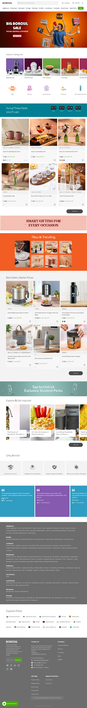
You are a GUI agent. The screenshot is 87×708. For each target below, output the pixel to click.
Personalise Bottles (39, 539)
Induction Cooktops (70, 528)
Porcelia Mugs (53, 567)
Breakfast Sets (10, 559)
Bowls (14, 556)
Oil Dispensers (10, 597)
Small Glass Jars (30, 597)
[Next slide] (84, 74)
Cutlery (76, 559)
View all (74, 211)
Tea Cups (8, 567)
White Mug (61, 567)
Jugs (23, 570)
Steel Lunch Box (10, 585)
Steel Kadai (24, 548)
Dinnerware (13, 8)
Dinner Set (9, 556)
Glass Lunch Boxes (74, 582)
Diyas (7, 576)
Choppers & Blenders (12, 530)
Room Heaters (32, 533)
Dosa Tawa (25, 545)
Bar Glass (8, 570)
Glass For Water (16, 567)
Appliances (5, 8)
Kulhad (58, 570)
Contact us (35, 641)
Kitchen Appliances (11, 528)
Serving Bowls (10, 591)
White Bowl (9, 561)
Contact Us (49, 683)
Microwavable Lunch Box (22, 585)
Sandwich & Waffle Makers (38, 530)
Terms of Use (34, 694)
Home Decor (64, 8)
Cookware (57, 8)
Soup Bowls (69, 559)
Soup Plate (40, 559)
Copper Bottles (49, 539)
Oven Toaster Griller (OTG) (24, 528)
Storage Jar (72, 597)
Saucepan (56, 545)
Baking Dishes (24, 591)
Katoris (34, 559)
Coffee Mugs (28, 570)
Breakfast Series (38, 561)
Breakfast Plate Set (49, 559)
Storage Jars (34, 600)
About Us (60, 649)
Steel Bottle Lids (68, 539)
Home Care (9, 533)
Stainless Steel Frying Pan (44, 548)
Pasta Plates (55, 556)
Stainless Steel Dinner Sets (51, 561)
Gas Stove (49, 530)
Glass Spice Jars (59, 597)
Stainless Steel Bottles (27, 539)
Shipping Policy (35, 683)
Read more (5, 498)
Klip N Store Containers (12, 600)
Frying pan (18, 545)
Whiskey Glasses (39, 567)
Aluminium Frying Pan (65, 545)
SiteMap (60, 659)
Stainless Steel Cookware (13, 548)
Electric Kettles (71, 530)
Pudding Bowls (74, 556)
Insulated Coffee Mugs (27, 567)
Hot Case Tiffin (27, 582)
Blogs (59, 656)
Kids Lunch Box (56, 582)
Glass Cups (78, 567)
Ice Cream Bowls (46, 556)
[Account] (83, 3)
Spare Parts (73, 8)
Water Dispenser (58, 539)
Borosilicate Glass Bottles (13, 539)
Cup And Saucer (69, 567)
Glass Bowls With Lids (22, 556)
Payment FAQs (35, 679)
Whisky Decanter (16, 570)
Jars (53, 597)
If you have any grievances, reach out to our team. (47, 697)
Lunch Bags (48, 582)
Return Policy (34, 687)
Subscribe (18, 660)
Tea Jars (66, 597)
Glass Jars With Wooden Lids (43, 597)
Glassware (36, 570)
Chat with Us (49, 679)
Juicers (44, 528)
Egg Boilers (50, 528)
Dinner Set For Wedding (19, 561)
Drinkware (35, 8)
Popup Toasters (36, 528)
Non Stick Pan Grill (34, 545)
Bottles (41, 8)
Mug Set (47, 567)
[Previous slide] (8, 74)
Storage (28, 8)
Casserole (17, 591)
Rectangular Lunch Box (38, 582)
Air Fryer (62, 528)
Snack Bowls (58, 559)
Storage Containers (20, 597)
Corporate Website (63, 645)
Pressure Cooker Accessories (69, 548)
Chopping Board (32, 548)
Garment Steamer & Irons (20, 533)
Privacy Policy (35, 690)
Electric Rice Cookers (24, 530)
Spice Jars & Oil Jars (24, 600)
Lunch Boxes (64, 582)
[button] (5, 8)
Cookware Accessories (46, 545)
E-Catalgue (61, 652)
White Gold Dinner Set (25, 559)
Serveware (21, 8)
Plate (64, 559)
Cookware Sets (56, 548)
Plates (16, 559)
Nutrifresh (56, 528)
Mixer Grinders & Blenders (59, 530)
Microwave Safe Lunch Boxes (14, 582)
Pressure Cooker (10, 545)
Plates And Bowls (64, 556)
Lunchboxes (48, 8)
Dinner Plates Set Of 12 (35, 556)
